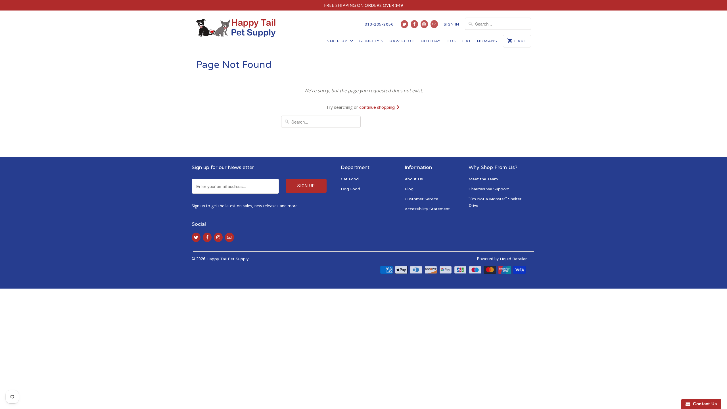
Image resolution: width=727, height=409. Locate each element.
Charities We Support (489, 189)
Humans (487, 41)
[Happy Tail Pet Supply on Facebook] (414, 24)
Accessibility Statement (427, 208)
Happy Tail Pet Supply (227, 258)
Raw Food (402, 41)
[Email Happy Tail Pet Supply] (434, 24)
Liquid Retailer (513, 258)
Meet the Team (483, 179)
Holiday (431, 41)
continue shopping (377, 107)
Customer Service (421, 199)
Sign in (451, 24)
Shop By (338, 41)
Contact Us (703, 403)
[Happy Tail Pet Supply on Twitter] (404, 24)
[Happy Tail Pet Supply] (235, 28)
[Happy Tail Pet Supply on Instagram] (424, 24)
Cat (466, 41)
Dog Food (350, 189)
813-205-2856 (379, 24)
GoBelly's (371, 41)
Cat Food (350, 179)
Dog (451, 41)
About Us (414, 179)
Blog (409, 189)
